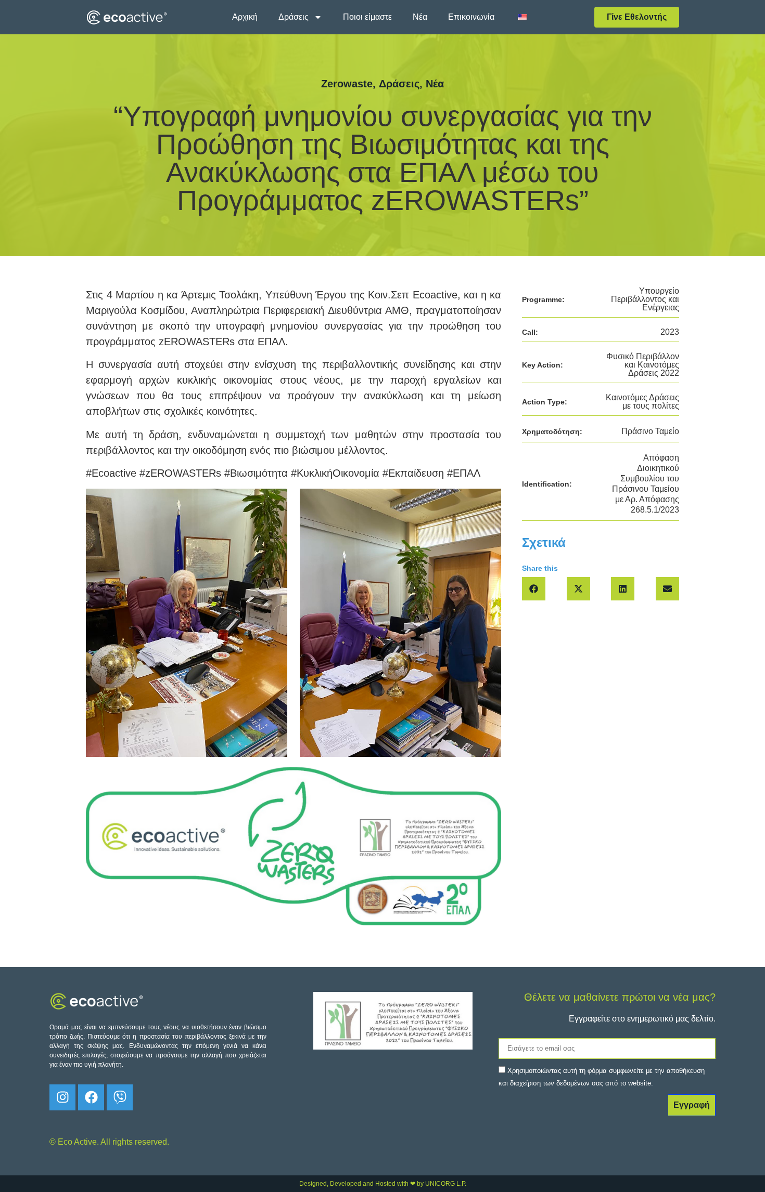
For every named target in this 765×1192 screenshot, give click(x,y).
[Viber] (120, 1097)
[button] (533, 588)
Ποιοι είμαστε (367, 16)
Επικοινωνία (471, 16)
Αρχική (245, 16)
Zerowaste (347, 83)
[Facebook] (91, 1097)
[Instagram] (62, 1097)
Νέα (420, 16)
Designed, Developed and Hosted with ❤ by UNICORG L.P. (382, 1183)
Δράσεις (293, 16)
